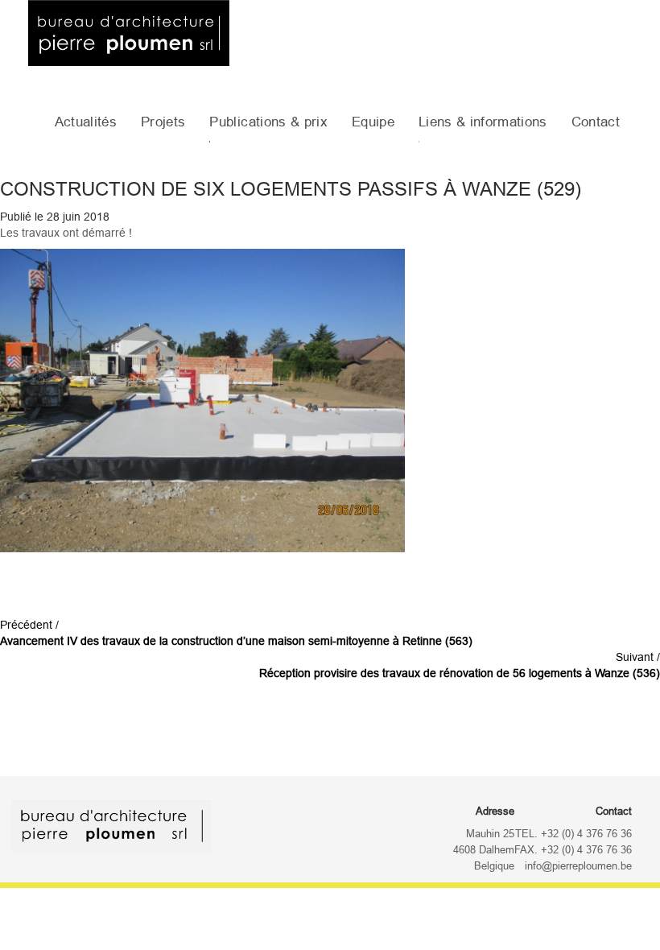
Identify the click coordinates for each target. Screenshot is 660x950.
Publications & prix (268, 122)
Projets (163, 122)
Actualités (86, 122)
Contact (595, 122)
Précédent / (236, 632)
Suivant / (459, 665)
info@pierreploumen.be (578, 866)
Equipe (373, 122)
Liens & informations (483, 122)
